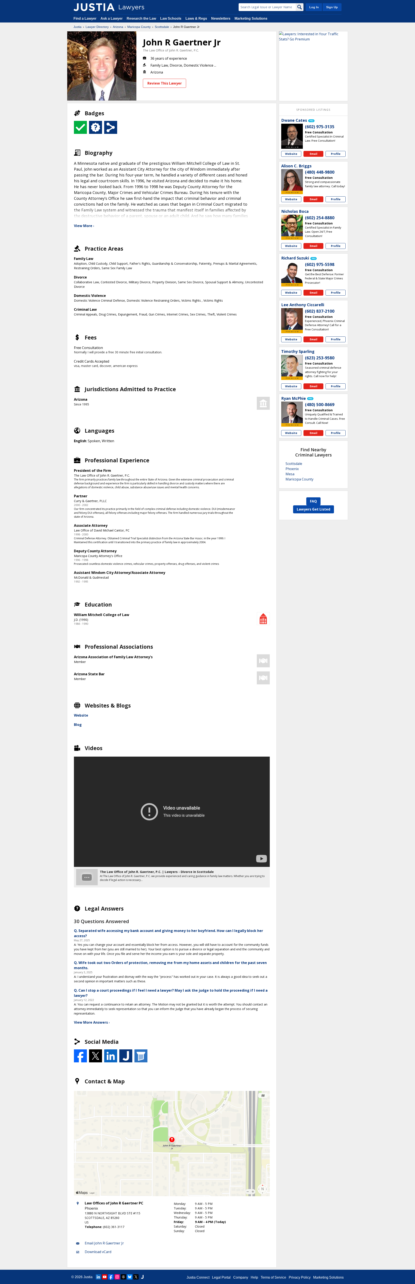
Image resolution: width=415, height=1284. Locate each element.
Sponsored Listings (313, 110)
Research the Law (141, 18)
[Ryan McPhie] (292, 412)
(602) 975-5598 (319, 264)
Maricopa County (139, 27)
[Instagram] (117, 1276)
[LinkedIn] (98, 1276)
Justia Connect (198, 1277)
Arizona (118, 27)
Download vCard (98, 1251)
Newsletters (220, 18)
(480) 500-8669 (319, 404)
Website (81, 715)
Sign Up (332, 7)
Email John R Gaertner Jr (104, 1243)
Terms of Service (273, 1277)
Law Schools (170, 18)
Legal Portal (221, 1277)
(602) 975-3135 (319, 127)
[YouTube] (104, 1276)
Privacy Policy (300, 1277)
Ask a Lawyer (112, 18)
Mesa (290, 474)
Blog (78, 724)
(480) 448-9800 (319, 172)
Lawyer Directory (97, 27)
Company (240, 1277)
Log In (314, 7)
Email (313, 154)
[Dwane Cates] (292, 134)
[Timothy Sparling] (292, 365)
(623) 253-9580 (319, 358)
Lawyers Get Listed (313, 509)
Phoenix (292, 468)
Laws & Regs (196, 18)
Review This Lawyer (164, 83)
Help (254, 1277)
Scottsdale (162, 27)
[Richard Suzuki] (292, 272)
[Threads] (123, 1276)
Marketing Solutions (251, 18)
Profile (335, 154)
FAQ (313, 501)
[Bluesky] (129, 1276)
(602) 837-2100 (319, 311)
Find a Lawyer (84, 18)
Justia (77, 27)
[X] (136, 1276)
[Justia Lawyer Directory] (94, 7)
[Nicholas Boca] (292, 225)
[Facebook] (110, 1276)
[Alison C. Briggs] (292, 180)
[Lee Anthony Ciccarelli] (292, 319)
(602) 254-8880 (319, 218)
